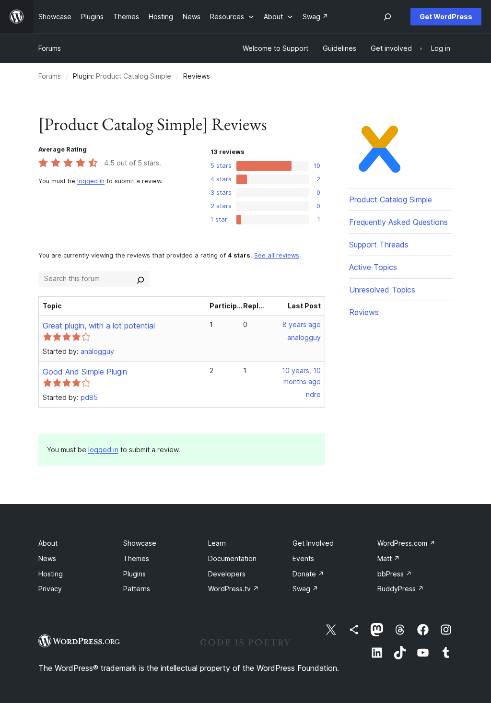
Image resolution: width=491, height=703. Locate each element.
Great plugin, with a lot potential (99, 325)
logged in (91, 181)
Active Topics (373, 267)
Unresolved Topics (382, 289)
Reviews (364, 312)
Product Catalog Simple (133, 76)
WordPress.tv (233, 589)
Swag (305, 589)
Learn (217, 543)
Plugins (134, 574)
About (48, 543)
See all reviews (276, 255)
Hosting (50, 574)
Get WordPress (446, 16)
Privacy (50, 589)
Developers (227, 574)
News (47, 558)
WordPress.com (406, 543)
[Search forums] (140, 278)
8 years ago (301, 324)
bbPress (394, 574)
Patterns (136, 589)
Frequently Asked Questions (398, 222)
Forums (49, 48)
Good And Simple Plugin (85, 371)
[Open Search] (387, 17)
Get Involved (313, 543)
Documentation (232, 558)
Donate (308, 574)
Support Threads (379, 244)
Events (303, 558)
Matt (388, 558)
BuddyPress (400, 589)
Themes (136, 558)
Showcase (139, 543)
